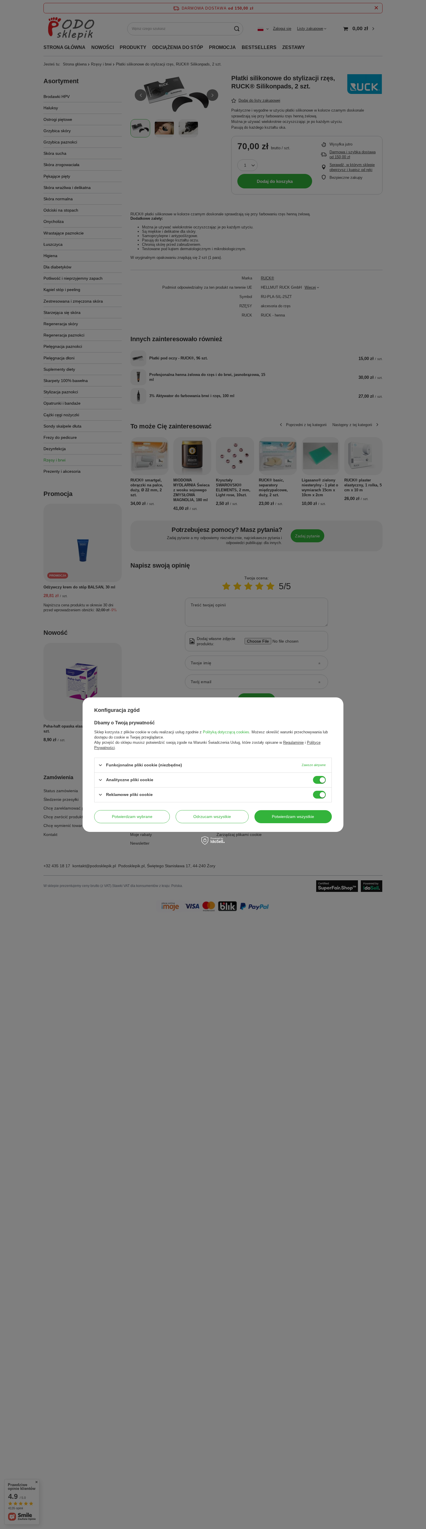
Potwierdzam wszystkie (293, 816)
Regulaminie (293, 742)
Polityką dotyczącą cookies (226, 732)
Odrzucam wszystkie (212, 816)
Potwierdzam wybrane (132, 816)
